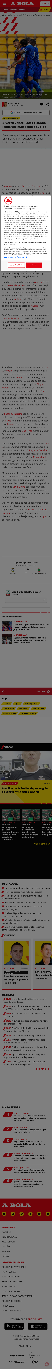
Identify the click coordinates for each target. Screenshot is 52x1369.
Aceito (34, 265)
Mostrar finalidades (16, 265)
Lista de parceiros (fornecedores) (15, 257)
